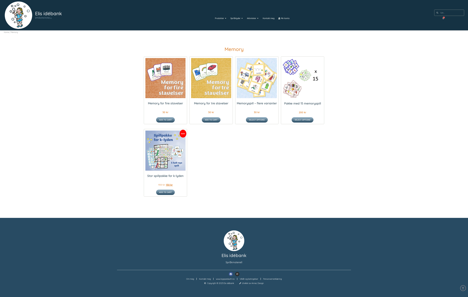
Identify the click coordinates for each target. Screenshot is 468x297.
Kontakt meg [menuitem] (268, 18)
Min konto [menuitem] (285, 18)
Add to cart (165, 120)
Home (6, 32)
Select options (257, 120)
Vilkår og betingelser (249, 279)
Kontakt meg (205, 279)
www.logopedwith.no (225, 279)
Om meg (190, 279)
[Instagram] (237, 274)
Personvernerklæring (272, 279)
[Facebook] (231, 274)
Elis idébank (48, 13)
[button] (226, 18)
